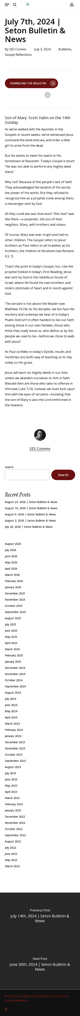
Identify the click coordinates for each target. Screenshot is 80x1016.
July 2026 (10, 550)
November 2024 (15, 674)
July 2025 (10, 624)
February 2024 (14, 730)
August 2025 (13, 618)
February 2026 (14, 581)
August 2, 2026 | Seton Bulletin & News (30, 520)
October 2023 (13, 754)
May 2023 (11, 785)
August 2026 (13, 544)
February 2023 (14, 804)
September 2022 (15, 835)
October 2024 (13, 680)
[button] (7, 5)
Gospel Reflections (18, 55)
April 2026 (11, 568)
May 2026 (11, 562)
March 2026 (12, 575)
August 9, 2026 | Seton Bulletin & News (30, 514)
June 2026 (11, 556)
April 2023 (11, 792)
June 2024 (11, 705)
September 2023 (15, 761)
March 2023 (12, 798)
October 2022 (13, 829)
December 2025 (15, 593)
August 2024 (13, 692)
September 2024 (15, 686)
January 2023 (13, 810)
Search (9, 467)
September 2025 (15, 612)
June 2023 (11, 779)
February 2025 (14, 655)
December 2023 (15, 742)
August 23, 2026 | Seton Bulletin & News (31, 502)
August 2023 (13, 767)
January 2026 (13, 587)
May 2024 (11, 711)
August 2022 (13, 841)
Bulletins (64, 49)
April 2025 (11, 643)
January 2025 (13, 661)
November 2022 (15, 823)
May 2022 (11, 860)
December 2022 (15, 816)
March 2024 (12, 723)
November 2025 (15, 599)
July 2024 (10, 699)
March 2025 (12, 649)
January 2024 (13, 736)
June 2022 (11, 854)
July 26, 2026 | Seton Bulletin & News (29, 527)
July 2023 (10, 773)
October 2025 (13, 606)
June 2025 (11, 630)
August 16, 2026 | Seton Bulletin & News (31, 508)
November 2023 (15, 748)
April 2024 (11, 717)
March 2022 (12, 866)
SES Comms (17, 49)
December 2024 (15, 668)
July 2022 (10, 847)
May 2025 (11, 637)
